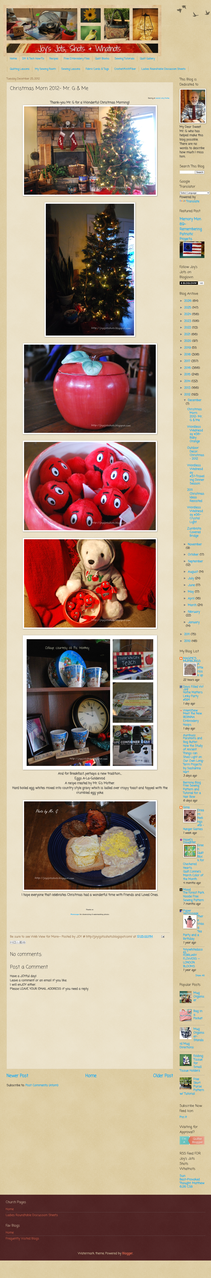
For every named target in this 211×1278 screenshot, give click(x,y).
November (195, 544)
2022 (188, 327)
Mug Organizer (199, 997)
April (192, 598)
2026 (188, 301)
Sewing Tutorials (125, 59)
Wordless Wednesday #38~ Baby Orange (195, 434)
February (194, 612)
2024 (188, 314)
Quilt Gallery (147, 59)
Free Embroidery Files (77, 59)
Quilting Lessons (20, 69)
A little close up (200, 670)
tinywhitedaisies (193, 950)
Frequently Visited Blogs (22, 1238)
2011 (187, 634)
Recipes (53, 59)
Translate (192, 201)
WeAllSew (190, 710)
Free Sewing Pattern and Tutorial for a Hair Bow (192, 791)
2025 (188, 307)
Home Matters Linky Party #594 (193, 696)
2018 (188, 354)
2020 (188, 341)
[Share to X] (17, 942)
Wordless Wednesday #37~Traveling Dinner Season (195, 474)
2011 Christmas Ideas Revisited (195, 495)
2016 (188, 368)
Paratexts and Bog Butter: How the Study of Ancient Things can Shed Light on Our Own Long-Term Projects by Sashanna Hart (193, 755)
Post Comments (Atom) (42, 1085)
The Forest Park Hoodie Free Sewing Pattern (193, 896)
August (193, 571)
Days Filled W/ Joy (193, 688)
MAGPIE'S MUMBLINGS (192, 659)
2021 (187, 334)
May (191, 591)
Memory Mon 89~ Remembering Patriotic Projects (191, 229)
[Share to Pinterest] (24, 942)
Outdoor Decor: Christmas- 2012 (195, 453)
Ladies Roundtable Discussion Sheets (163, 69)
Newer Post (17, 1076)
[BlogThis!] (14, 942)
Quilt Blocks (102, 59)
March (192, 605)
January (194, 622)
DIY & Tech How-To (33, 59)
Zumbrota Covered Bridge (194, 532)
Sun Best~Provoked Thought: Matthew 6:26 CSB (192, 1181)
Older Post (163, 1076)
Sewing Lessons (70, 69)
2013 (188, 388)
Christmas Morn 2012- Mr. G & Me (194, 414)
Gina (186, 807)
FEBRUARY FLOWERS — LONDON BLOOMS (191, 961)
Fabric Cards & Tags (97, 69)
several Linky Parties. (162, 98)
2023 (188, 321)
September (195, 561)
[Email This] (11, 942)
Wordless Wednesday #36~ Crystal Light (195, 514)
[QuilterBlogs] (192, 1143)
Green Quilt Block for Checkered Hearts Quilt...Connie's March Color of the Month (193, 862)
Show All (200, 975)
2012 (187, 394)
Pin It (183, 1117)
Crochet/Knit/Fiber (125, 69)
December (194, 400)
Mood (187, 889)
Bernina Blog (192, 782)
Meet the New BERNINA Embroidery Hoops (192, 719)
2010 (188, 641)
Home (13, 59)
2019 (188, 347)
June (192, 585)
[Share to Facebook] (21, 942)
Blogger (127, 1253)
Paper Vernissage (190, 912)
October (194, 554)
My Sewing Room (45, 69)
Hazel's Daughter (189, 841)
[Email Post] (162, 936)
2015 (188, 374)
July (191, 578)
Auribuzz (189, 735)
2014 (187, 381)
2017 (187, 361)
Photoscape (75, 914)
